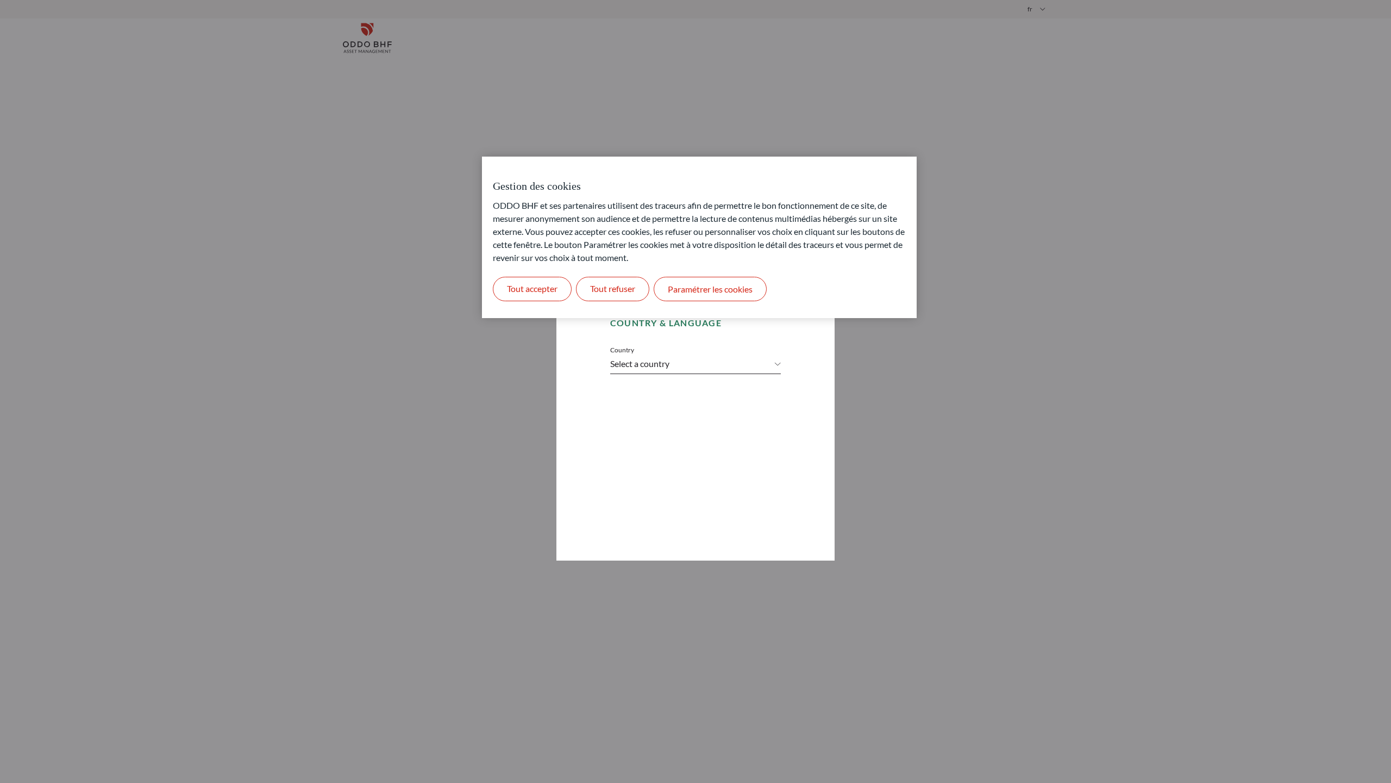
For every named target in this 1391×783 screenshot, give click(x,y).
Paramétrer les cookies (710, 289)
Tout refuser (612, 288)
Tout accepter (532, 288)
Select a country (639, 363)
